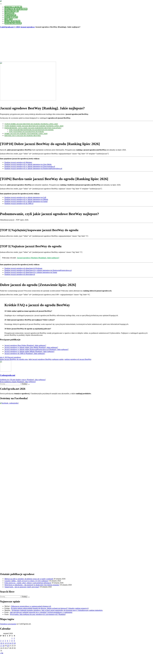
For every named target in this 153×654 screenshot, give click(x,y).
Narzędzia (10, 15)
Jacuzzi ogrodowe (27, 27)
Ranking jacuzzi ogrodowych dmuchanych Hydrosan (23, 268)
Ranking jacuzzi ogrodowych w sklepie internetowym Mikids (26, 199)
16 (15, 643)
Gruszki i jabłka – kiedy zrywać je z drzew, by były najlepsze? (26, 581)
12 (6, 643)
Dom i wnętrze (12, 21)
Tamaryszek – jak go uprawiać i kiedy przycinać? (21, 587)
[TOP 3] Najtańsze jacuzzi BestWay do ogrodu (26, 131)
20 (8, 646)
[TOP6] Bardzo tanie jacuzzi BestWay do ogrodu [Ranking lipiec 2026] (33, 126)
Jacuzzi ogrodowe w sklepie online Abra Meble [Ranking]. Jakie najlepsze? (31, 347)
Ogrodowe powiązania (8, 624)
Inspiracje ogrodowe (16, 9)
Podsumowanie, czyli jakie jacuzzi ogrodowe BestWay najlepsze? (32, 128)
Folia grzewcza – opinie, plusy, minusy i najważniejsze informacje (27, 583)
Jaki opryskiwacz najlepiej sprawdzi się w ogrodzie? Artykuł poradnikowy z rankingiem (41, 612)
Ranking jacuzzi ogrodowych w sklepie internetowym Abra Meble (28, 164)
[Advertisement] (76, 45)
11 (3, 643)
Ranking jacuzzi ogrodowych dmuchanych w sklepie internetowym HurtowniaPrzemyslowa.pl (38, 270)
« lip (1, 653)
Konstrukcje (11, 11)
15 (12, 643)
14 (10, 643)
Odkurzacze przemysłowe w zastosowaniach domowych (31, 606)
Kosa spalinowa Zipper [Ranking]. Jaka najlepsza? (18, 382)
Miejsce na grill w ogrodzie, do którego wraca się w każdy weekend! (28, 579)
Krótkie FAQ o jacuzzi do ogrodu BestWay (22, 135)
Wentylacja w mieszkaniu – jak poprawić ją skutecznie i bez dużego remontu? (31, 585)
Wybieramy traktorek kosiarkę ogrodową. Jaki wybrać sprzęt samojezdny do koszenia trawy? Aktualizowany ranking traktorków (57, 610)
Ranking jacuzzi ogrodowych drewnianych (19, 274)
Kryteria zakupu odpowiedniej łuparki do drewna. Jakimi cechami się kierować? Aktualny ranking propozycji (49, 608)
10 (1, 643)
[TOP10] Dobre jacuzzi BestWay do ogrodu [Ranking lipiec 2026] (31, 124)
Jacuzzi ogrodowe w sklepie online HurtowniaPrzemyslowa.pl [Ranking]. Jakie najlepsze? (36, 349)
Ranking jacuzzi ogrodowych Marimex (18, 162)
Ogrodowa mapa (13, 23)
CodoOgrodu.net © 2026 (10, 27)
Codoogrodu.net (7, 375)
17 (1, 646)
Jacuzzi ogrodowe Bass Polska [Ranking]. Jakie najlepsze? (25, 345)
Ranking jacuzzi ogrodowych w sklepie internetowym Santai (25, 201)
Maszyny (9, 13)
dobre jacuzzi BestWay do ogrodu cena (14, 359)
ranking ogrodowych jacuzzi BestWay (77, 359)
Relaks (8, 19)
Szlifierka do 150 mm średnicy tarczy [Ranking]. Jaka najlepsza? (23, 380)
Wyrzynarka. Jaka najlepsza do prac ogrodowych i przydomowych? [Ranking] (38, 614)
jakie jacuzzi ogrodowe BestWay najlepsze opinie (46, 359)
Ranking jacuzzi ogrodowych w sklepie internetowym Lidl (25, 197)
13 (8, 643)
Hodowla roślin (13, 7)
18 (3, 646)
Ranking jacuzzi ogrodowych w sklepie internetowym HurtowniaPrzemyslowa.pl (33, 168)
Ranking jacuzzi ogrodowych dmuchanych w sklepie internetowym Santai (30, 272)
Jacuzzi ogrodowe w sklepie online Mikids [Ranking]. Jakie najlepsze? (29, 351)
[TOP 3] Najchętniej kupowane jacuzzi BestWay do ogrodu (31, 130)
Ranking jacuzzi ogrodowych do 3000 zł (18, 203)
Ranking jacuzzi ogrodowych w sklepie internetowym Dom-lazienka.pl (29, 166)
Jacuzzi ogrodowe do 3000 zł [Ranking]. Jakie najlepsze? (24, 353)
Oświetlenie (11, 17)
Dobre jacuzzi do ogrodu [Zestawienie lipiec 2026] (25, 133)
